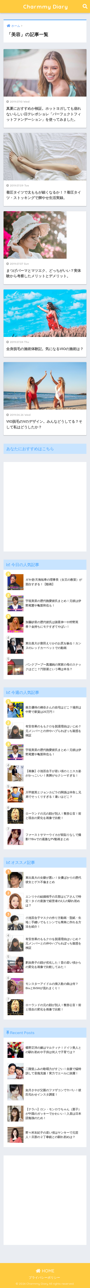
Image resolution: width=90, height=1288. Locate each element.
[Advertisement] (45, 506)
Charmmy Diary (45, 6)
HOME (47, 1270)
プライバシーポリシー (44, 1277)
